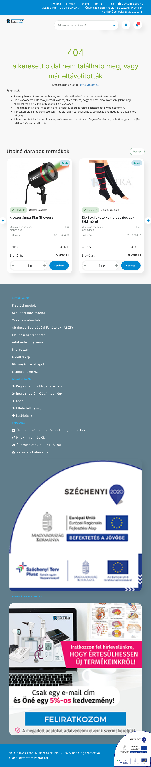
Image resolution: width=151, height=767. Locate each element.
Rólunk (99, 3)
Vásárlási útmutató (26, 320)
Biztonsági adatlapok (28, 364)
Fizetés (70, 3)
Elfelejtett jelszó (28, 408)
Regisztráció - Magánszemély (38, 386)
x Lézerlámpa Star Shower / (31, 217)
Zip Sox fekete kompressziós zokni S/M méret (109, 219)
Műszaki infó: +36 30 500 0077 (60, 7)
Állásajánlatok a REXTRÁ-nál (38, 445)
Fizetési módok (24, 305)
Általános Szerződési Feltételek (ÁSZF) (42, 327)
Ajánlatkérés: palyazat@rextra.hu (122, 11)
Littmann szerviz (25, 371)
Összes (137, 151)
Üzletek (85, 3)
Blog (111, 3)
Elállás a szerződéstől (29, 335)
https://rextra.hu (89, 84)
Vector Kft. (41, 758)
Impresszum (21, 349)
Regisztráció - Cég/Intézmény (39, 393)
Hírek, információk (30, 437)
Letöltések (23, 415)
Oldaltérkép (21, 357)
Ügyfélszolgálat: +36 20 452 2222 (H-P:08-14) (113, 7)
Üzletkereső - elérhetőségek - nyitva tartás (50, 430)
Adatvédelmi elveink (28, 342)
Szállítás (56, 3)
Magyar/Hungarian (131, 4)
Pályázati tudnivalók (31, 452)
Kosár (20, 401)
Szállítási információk (29, 313)
